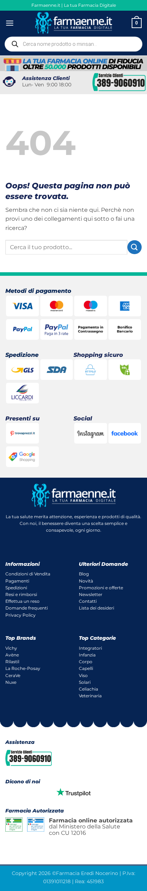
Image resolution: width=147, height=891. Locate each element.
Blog (84, 573)
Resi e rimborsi (21, 594)
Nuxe (10, 682)
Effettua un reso (22, 601)
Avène (12, 654)
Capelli (86, 668)
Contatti (88, 601)
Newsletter (90, 594)
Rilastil (12, 661)
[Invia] (134, 247)
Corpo (85, 661)
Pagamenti (17, 581)
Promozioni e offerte (101, 587)
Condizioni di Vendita (27, 573)
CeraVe (12, 675)
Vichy (11, 648)
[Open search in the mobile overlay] (73, 44)
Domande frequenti (26, 608)
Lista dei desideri (96, 608)
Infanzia (87, 654)
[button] (9, 23)
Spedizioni (16, 587)
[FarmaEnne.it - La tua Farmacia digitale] (73, 23)
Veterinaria (90, 695)
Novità (86, 581)
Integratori (90, 648)
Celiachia (88, 689)
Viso (83, 675)
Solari (85, 682)
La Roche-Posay (22, 668)
